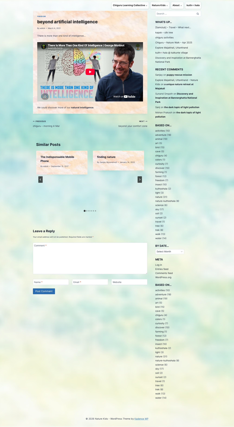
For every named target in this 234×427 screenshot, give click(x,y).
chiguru (159, 155)
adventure (160, 135)
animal (158, 139)
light (157, 192)
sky (157, 209)
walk (157, 234)
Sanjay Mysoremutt (108, 162)
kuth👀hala (193, 5)
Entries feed (161, 269)
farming (159, 172)
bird (157, 147)
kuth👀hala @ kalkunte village (171, 52)
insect (158, 184)
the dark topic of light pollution (181, 107)
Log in (158, 265)
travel (158, 221)
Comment (40, 245)
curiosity (159, 164)
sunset (159, 217)
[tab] (85, 211)
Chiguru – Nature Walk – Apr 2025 (173, 42)
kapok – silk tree (164, 32)
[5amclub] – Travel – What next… (173, 27)
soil (157, 213)
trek (157, 230)
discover (160, 168)
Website (117, 282)
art (156, 143)
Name (38, 282)
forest (158, 176)
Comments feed (164, 273)
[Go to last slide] (40, 179)
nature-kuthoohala (165, 201)
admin (42, 28)
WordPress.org (163, 277)
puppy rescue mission (179, 74)
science (159, 205)
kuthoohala (161, 188)
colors (158, 159)
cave (157, 151)
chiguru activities (164, 37)
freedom (41, 16)
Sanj (157, 107)
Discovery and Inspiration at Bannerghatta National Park (176, 97)
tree (157, 226)
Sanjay (159, 74)
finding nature (106, 157)
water (158, 238)
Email (77, 282)
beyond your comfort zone (132, 123)
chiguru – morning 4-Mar (46, 123)
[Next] (140, 179)
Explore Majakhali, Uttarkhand (171, 47)
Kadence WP (141, 418)
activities (160, 130)
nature (158, 197)
